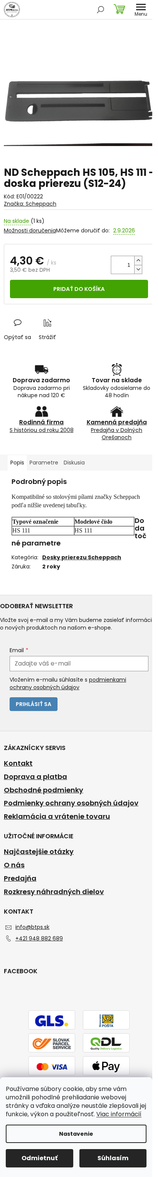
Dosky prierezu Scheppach (81, 557)
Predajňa (20, 878)
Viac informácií (119, 1114)
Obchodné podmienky (43, 790)
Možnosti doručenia (30, 230)
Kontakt (18, 763)
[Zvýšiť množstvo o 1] (138, 260)
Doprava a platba (35, 776)
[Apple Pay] (106, 1066)
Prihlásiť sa (33, 704)
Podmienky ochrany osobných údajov (71, 803)
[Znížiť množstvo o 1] (138, 269)
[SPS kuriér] (52, 1043)
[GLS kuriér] (52, 1020)
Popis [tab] (17, 462)
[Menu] (140, 9)
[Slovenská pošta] (106, 1020)
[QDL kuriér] (106, 1043)
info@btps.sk (32, 927)
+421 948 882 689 (39, 938)
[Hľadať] (100, 9)
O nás (14, 865)
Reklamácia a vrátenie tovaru (57, 816)
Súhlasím (112, 1158)
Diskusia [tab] (74, 462)
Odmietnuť (39, 1158)
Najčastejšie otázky (39, 851)
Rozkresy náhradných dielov (54, 891)
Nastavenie (76, 1134)
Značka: (30, 204)
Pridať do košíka (79, 289)
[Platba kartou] (52, 1066)
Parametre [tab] (44, 462)
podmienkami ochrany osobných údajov (68, 683)
